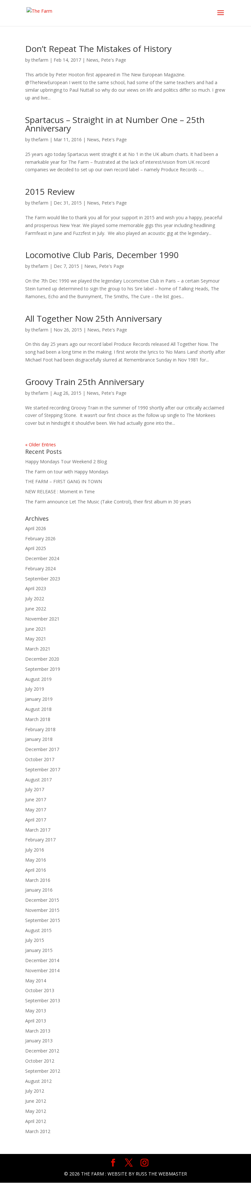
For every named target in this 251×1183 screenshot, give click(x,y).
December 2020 (42, 659)
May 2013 (35, 1010)
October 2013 (39, 990)
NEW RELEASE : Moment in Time (60, 491)
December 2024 (42, 558)
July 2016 (34, 850)
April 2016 (35, 870)
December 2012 (42, 1051)
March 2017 (37, 830)
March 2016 (37, 880)
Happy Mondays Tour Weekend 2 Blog (66, 461)
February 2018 (40, 729)
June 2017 (35, 799)
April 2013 (35, 1021)
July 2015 (34, 940)
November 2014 (42, 970)
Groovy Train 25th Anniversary (84, 382)
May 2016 (35, 860)
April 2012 (35, 1121)
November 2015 (42, 910)
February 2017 (40, 840)
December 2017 (42, 749)
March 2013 (37, 1031)
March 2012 (37, 1131)
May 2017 (35, 810)
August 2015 (38, 930)
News (92, 60)
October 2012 (39, 1061)
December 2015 (42, 900)
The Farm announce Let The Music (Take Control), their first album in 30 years (108, 502)
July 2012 (34, 1091)
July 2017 (34, 789)
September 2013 (42, 1000)
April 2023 (35, 588)
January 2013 (39, 1040)
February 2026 (40, 538)
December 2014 (42, 960)
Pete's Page (113, 60)
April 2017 (35, 820)
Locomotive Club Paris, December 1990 (102, 255)
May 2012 (35, 1111)
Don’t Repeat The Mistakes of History (98, 48)
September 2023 (42, 579)
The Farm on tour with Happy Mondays (67, 472)
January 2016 (39, 890)
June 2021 (35, 629)
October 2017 (39, 759)
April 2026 (35, 528)
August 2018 (38, 709)
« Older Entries (40, 444)
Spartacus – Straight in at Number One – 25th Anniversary (115, 124)
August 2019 (38, 679)
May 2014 (35, 980)
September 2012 (42, 1071)
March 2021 (37, 649)
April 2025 (35, 548)
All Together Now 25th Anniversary (93, 318)
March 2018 (37, 719)
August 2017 (38, 779)
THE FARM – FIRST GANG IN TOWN (63, 481)
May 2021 (35, 639)
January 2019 (39, 699)
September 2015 (42, 920)
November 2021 (42, 619)
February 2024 (40, 568)
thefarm (39, 60)
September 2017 (42, 769)
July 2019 (34, 689)
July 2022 (34, 598)
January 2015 (39, 950)
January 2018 (39, 739)
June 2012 (35, 1101)
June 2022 (35, 609)
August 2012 (38, 1081)
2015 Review (50, 191)
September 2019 (42, 669)
